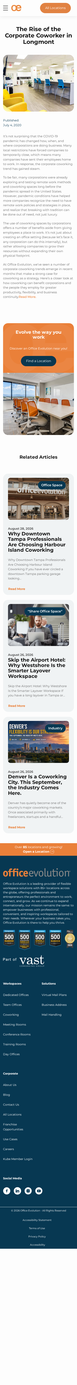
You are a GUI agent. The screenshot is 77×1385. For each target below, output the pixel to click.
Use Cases (10, 1139)
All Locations (55, 8)
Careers (8, 1149)
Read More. (27, 297)
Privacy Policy (37, 1236)
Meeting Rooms (14, 1024)
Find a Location (38, 361)
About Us (9, 1085)
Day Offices (11, 1054)
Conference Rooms (17, 1034)
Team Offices (12, 1005)
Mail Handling (52, 1015)
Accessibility (37, 1244)
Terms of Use (37, 1228)
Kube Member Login (17, 1159)
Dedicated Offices (16, 995)
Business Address (54, 1005)
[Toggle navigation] (5, 8)
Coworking (11, 1015)
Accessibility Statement (37, 1220)
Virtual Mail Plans (54, 995)
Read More (16, 589)
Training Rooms (14, 1044)
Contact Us (11, 1104)
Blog (6, 1095)
